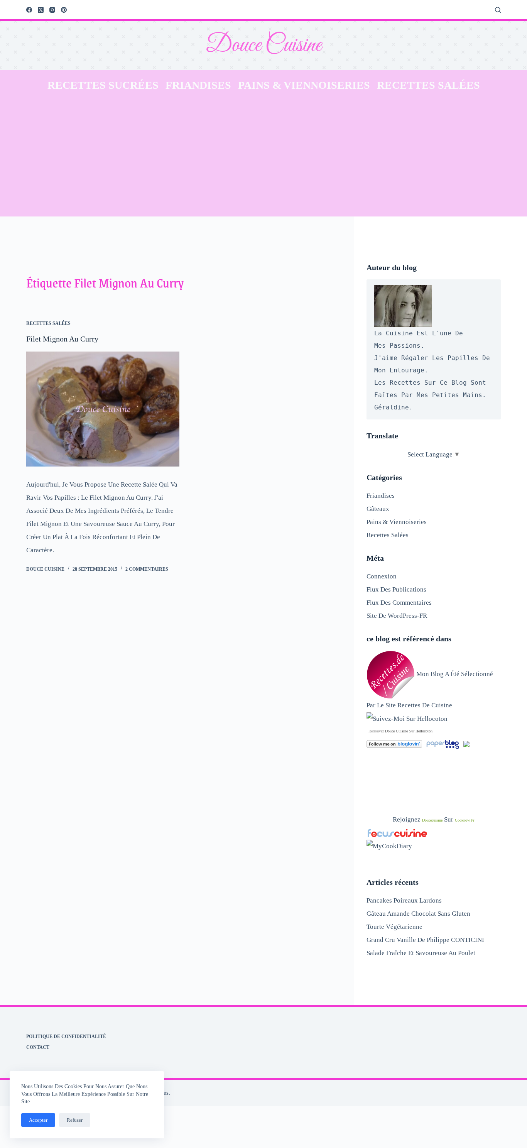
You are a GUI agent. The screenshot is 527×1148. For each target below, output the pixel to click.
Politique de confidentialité (66, 1036)
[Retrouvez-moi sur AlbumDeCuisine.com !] (466, 743)
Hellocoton (424, 731)
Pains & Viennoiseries (304, 85)
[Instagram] (52, 10)
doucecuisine (432, 820)
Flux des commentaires (399, 602)
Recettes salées (428, 85)
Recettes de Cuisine (424, 705)
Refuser (75, 1120)
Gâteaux (378, 508)
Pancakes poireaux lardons (404, 900)
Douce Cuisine (263, 45)
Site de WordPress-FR (397, 615)
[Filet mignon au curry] (102, 409)
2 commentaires (146, 569)
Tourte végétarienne (394, 926)
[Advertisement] (263, 159)
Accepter (38, 1120)
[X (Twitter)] (41, 10)
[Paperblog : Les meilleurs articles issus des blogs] (443, 743)
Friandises (198, 85)
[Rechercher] (498, 10)
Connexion (382, 576)
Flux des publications (396, 589)
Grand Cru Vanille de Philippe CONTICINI (425, 939)
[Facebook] (29, 10)
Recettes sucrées (103, 85)
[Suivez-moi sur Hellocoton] (407, 718)
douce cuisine (396, 731)
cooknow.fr (464, 820)
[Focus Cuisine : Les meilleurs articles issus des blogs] (397, 832)
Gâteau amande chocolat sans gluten (418, 913)
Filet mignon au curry (62, 339)
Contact (37, 1047)
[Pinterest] (64, 10)
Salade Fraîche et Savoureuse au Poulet (421, 953)
